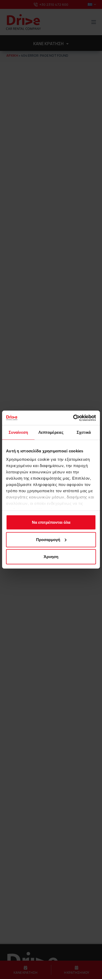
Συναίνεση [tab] (18, 432)
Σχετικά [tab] (84, 432)
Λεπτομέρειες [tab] (51, 432)
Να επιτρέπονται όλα (51, 522)
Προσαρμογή (48, 539)
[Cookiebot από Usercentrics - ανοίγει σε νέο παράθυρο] (73, 417)
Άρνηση (51, 556)
